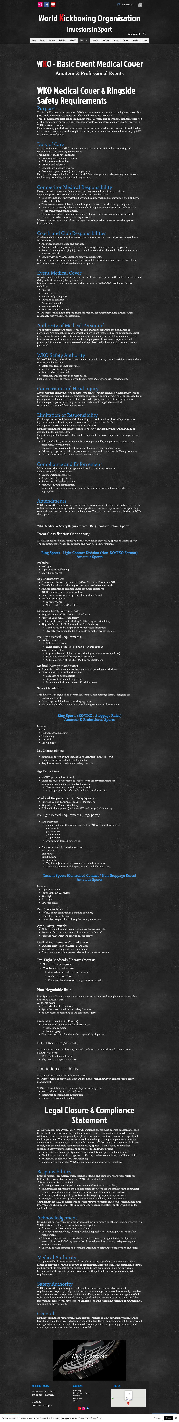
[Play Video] (89, 1364)
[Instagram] (83, 1408)
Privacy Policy (96, 1418)
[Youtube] (79, 1408)
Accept (168, 1418)
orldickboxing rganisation (89, 17)
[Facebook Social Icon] (46, 4)
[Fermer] (176, 1418)
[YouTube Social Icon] (53, 4)
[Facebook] (87, 1408)
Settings (157, 1418)
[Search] (144, 33)
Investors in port (89, 29)
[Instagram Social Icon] (40, 4)
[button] (140, 4)
